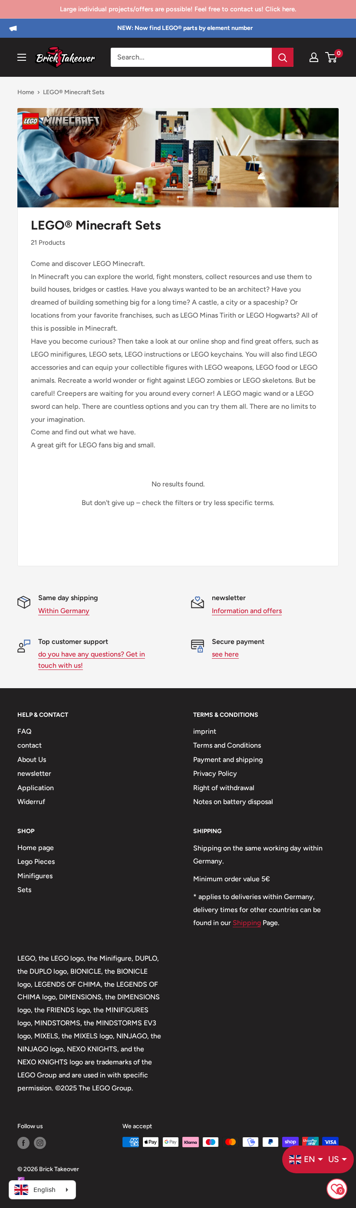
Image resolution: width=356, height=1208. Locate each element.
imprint (204, 731)
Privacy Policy (215, 773)
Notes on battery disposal (233, 802)
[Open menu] (21, 57)
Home (25, 92)
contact (29, 745)
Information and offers (247, 611)
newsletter (34, 773)
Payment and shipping (228, 759)
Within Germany (63, 611)
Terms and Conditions (227, 745)
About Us (31, 759)
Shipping (247, 923)
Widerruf (31, 802)
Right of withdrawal (223, 788)
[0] (331, 57)
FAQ (24, 731)
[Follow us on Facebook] (23, 1143)
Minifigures (35, 876)
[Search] (282, 57)
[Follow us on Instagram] (40, 1143)
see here (225, 654)
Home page (35, 848)
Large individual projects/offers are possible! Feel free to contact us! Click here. (178, 9)
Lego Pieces (36, 861)
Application (35, 788)
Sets (24, 890)
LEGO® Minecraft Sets (74, 92)
